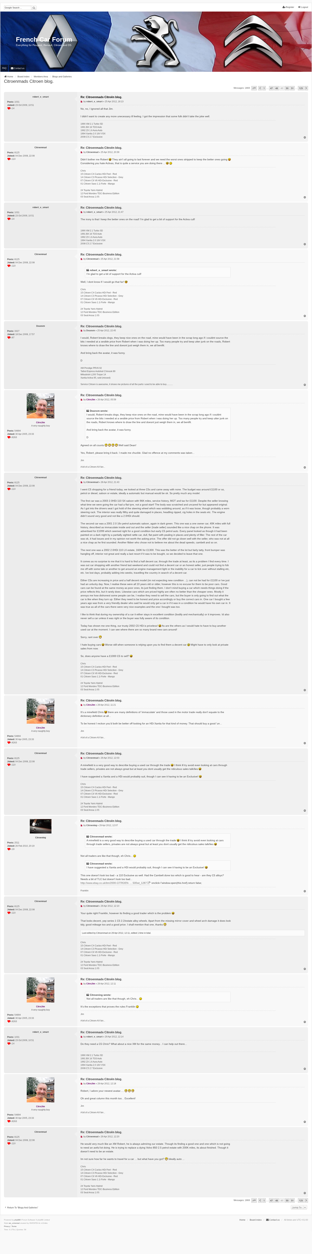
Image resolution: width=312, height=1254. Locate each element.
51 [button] (292, 88)
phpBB (17, 1220)
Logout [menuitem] (304, 7)
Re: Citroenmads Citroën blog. (101, 97)
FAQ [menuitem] (4, 68)
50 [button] (287, 88)
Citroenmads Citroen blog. (29, 81)
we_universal (14, 1223)
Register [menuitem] (290, 7)
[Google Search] (33, 8)
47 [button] (271, 88)
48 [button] (276, 88)
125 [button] (301, 88)
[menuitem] (17, 68)
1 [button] (264, 88)
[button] (254, 88)
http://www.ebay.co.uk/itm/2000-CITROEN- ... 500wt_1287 (114, 882)
